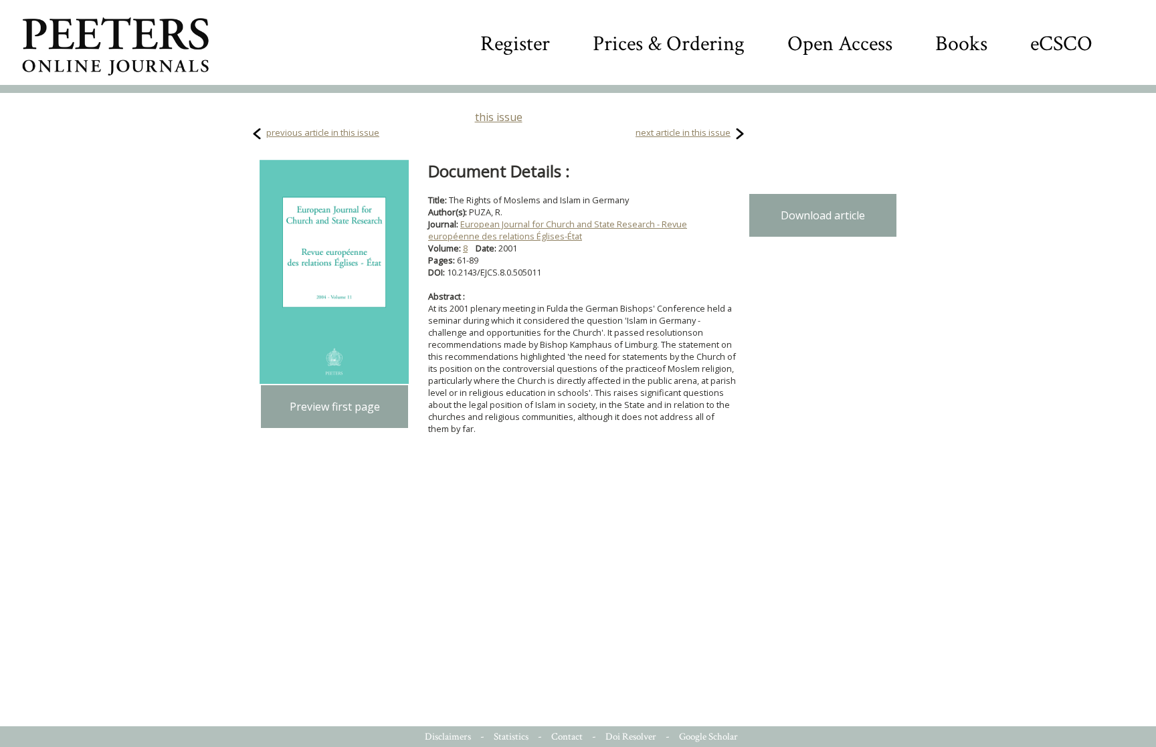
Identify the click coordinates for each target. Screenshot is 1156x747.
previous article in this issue (322, 132)
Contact (567, 736)
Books (961, 44)
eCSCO (1061, 44)
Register (515, 44)
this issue (498, 117)
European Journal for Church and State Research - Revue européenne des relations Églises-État (557, 230)
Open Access (839, 44)
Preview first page (335, 406)
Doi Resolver (630, 736)
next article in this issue (683, 132)
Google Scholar (708, 736)
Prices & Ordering (669, 44)
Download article (823, 215)
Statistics (511, 736)
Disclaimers (448, 736)
